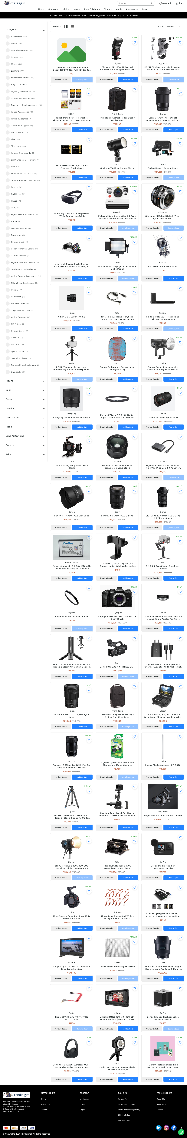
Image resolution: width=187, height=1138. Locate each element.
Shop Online (161, 1104)
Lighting (65, 9)
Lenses (77, 9)
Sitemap (160, 1110)
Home (43, 1099)
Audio (119, 9)
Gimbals (108, 9)
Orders (82, 1104)
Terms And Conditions (126, 1104)
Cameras (53, 9)
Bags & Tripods (92, 9)
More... (145, 9)
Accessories (132, 9)
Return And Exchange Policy (129, 1110)
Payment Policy (124, 1120)
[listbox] (136, 3)
